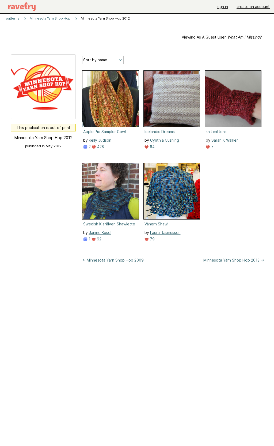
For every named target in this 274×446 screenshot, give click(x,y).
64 (152, 146)
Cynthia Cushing (164, 140)
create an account (253, 6)
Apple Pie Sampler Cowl (104, 131)
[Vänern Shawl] (171, 191)
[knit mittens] (233, 98)
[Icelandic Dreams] (171, 98)
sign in (222, 6)
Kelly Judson (100, 140)
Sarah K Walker (224, 140)
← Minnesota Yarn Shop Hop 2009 (113, 260)
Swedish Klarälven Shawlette (109, 224)
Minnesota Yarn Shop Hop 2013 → (233, 260)
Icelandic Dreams (159, 131)
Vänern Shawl (156, 224)
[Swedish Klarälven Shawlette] (110, 191)
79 (152, 239)
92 (98, 239)
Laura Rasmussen (165, 232)
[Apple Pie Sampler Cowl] (110, 98)
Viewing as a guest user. (222, 37)
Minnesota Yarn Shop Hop (50, 18)
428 (100, 146)
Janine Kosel (100, 232)
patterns (12, 18)
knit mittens (216, 131)
